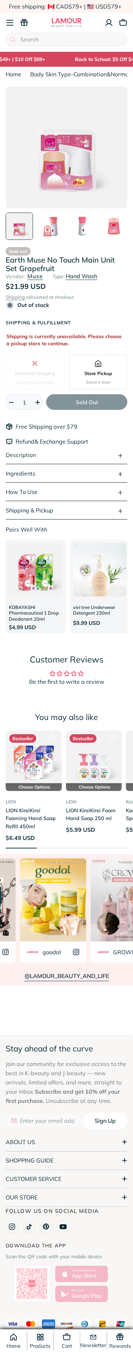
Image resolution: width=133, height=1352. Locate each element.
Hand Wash (81, 276)
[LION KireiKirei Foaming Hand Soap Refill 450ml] (34, 759)
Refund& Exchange (41, 441)
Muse (35, 276)
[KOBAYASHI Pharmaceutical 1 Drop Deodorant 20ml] (35, 570)
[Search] (12, 39)
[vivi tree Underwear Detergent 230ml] (100, 570)
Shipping (15, 297)
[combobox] (66, 39)
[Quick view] (52, 737)
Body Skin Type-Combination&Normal (80, 74)
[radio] (35, 372)
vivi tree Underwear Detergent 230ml (94, 610)
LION (11, 801)
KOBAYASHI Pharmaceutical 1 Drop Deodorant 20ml (34, 613)
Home (13, 74)
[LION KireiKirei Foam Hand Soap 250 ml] (94, 759)
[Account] (109, 22)
